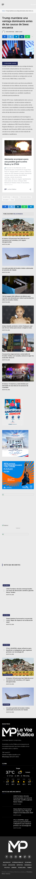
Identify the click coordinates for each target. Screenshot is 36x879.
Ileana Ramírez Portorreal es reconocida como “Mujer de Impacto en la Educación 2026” (19, 620)
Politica (7, 867)
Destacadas (6, 704)
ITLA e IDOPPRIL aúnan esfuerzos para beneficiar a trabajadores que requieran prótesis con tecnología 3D (19, 650)
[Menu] (3, 4)
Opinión (13, 867)
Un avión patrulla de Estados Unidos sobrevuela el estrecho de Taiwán (18, 709)
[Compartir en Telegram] (16, 36)
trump (12, 199)
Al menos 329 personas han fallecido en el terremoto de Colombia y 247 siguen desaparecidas (15, 240)
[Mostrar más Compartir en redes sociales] (32, 36)
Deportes (20, 865)
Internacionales (7, 674)
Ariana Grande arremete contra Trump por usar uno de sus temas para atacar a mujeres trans (17, 327)
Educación (11, 865)
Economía (28, 862)
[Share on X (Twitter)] (10, 36)
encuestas (6, 199)
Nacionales (6, 585)
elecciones (15, 197)
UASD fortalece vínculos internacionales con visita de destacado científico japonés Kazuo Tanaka (20, 590)
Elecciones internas (26, 197)
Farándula (28, 865)
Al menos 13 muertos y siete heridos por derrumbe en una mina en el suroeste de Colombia (15, 385)
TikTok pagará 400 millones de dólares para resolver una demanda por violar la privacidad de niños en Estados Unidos (18, 298)
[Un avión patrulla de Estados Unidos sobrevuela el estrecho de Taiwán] (18, 257)
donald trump (6, 197)
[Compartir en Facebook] (4, 36)
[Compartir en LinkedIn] (21, 36)
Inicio (3, 11)
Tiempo (29, 867)
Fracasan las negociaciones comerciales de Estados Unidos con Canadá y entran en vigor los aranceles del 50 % (18, 355)
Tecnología (22, 867)
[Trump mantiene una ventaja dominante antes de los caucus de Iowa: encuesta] (18, 58)
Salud (5, 865)
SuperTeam (11, 31)
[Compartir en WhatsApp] (27, 36)
